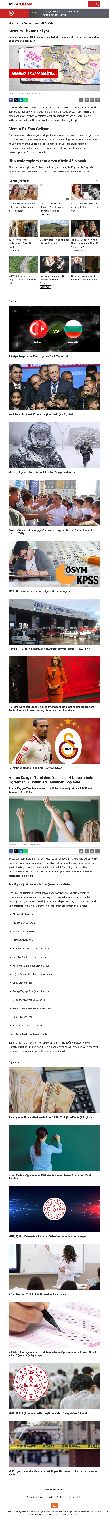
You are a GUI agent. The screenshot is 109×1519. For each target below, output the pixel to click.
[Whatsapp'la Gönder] (25, 100)
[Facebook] (11, 100)
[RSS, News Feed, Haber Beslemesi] (54, 1505)
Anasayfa (16, 23)
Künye (41, 1497)
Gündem (27, 23)
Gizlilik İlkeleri (62, 1497)
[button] (87, 100)
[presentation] (18, 13)
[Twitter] (16, 100)
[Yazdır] (81, 100)
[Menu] (91, 4)
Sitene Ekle (76, 1497)
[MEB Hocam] (21, 4)
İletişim (50, 1497)
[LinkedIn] (20, 100)
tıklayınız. (76, 1514)
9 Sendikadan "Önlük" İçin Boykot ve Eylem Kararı (59, 13)
